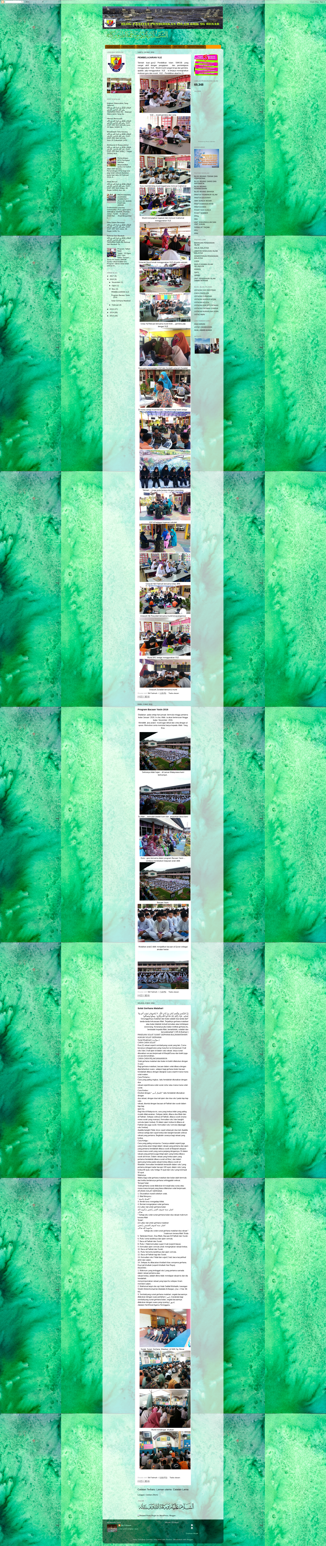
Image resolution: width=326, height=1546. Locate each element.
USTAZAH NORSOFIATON (205, 299)
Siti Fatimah (126, 1525)
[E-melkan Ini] (139, 696)
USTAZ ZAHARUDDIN (203, 327)
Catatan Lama (180, 1489)
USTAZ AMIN (199, 314)
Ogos (114, 286)
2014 (112, 312)
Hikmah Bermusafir (114, 119)
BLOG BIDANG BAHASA (204, 192)
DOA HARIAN (199, 324)
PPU (196, 230)
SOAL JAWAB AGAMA (203, 330)
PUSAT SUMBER (201, 213)
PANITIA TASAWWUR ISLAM (205, 195)
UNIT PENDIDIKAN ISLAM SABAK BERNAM (204, 280)
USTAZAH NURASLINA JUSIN (206, 311)
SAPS (196, 272)
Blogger (190, 1540)
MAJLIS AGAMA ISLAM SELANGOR (203, 265)
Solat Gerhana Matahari (150, 1008)
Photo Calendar (210, 141)
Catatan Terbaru (146, 1489)
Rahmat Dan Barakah (115, 236)
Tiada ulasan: (173, 693)
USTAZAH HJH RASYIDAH (205, 290)
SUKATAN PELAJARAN (160, 47)
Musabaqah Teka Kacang (117, 132)
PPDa (196, 216)
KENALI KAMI (128, 47)
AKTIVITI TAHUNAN (196, 47)
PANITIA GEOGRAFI (202, 198)
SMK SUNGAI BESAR (203, 201)
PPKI (196, 233)
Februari (115, 305)
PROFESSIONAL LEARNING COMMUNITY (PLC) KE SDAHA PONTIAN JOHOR (124, 200)
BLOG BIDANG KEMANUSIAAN (200, 188)
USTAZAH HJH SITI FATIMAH (206, 305)
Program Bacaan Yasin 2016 (153, 709)
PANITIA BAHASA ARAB (203, 204)
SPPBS (197, 275)
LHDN (196, 261)
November (116, 282)
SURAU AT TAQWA (202, 227)
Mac (114, 289)
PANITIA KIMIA (200, 207)
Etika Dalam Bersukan (116, 222)
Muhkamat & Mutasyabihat (117, 145)
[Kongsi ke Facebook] (146, 696)
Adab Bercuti (112, 182)
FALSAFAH (142, 47)
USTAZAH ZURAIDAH (203, 296)
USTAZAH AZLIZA (201, 302)
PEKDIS (197, 269)
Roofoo (169, 1540)
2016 (112, 279)
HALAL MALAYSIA (201, 248)
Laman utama (113, 47)
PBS (196, 219)
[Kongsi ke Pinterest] (148, 696)
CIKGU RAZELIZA (201, 293)
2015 (112, 309)
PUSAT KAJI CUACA (202, 210)
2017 (112, 276)
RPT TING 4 (179, 47)
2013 (112, 316)
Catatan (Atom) (152, 1495)
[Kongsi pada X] (143, 696)
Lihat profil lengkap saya (128, 1529)
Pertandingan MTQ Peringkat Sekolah (123, 160)
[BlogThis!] (141, 696)
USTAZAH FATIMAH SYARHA (206, 308)
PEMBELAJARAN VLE (150, 57)
